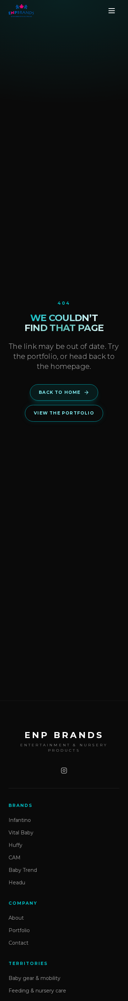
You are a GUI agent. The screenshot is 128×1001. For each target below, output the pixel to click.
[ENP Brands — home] (21, 10)
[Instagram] (64, 770)
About (16, 918)
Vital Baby (21, 832)
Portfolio (19, 930)
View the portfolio (64, 413)
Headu (17, 882)
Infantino (20, 820)
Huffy (15, 845)
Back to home (59, 392)
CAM (15, 857)
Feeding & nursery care (37, 990)
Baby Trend (23, 870)
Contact (18, 943)
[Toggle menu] (111, 11)
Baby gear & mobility (34, 978)
